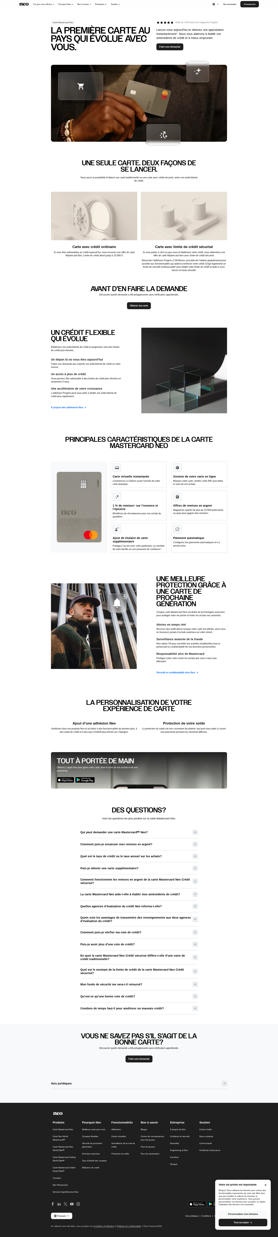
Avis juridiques (192, 1216)
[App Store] (197, 1204)
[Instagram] (78, 1204)
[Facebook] (52, 1204)
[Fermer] (265, 1185)
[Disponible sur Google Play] (85, 780)
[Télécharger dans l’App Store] (65, 780)
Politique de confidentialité (129, 1226)
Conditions (206, 1216)
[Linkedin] (59, 1204)
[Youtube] (72, 1204)
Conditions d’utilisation (104, 1226)
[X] (65, 1204)
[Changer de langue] (215, 4)
